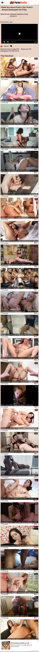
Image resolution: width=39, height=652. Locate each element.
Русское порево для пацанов (7, 12)
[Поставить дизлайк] (11, 46)
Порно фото (3, 18)
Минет (11, 22)
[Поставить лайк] (1, 46)
